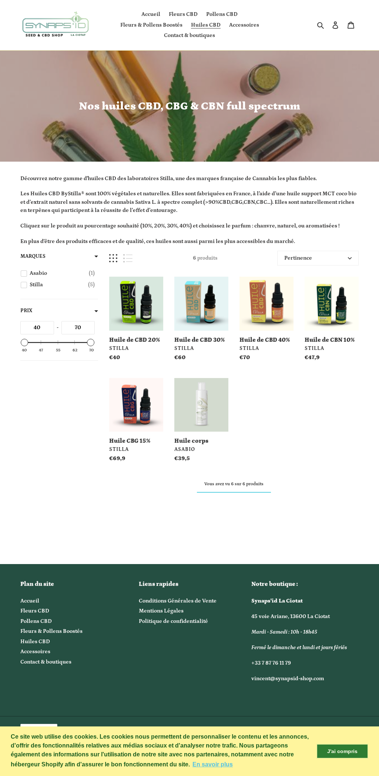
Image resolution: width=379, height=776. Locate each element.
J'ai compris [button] (342, 751)
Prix (26, 311)
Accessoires (35, 651)
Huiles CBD (35, 641)
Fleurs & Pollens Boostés (51, 631)
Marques (33, 256)
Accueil (29, 601)
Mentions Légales (161, 611)
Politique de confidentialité (173, 621)
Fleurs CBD (34, 611)
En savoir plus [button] (212, 764)
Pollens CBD (36, 621)
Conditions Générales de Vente (178, 601)
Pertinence (298, 258)
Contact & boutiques (45, 662)
